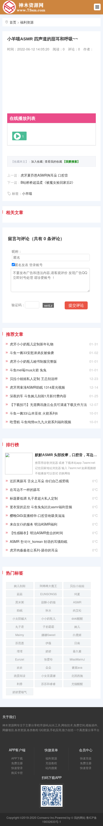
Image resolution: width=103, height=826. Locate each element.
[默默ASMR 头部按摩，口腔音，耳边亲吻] (19, 463)
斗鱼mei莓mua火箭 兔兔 (28, 369)
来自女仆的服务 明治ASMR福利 (33, 524)
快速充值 (86, 758)
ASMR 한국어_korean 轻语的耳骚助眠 (38, 541)
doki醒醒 (77, 618)
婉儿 (77, 626)
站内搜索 (51, 768)
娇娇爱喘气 (19, 692)
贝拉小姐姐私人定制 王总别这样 (34, 378)
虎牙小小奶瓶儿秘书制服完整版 (33, 361)
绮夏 (77, 594)
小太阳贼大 (19, 618)
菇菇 (20, 594)
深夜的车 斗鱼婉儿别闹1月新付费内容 (38, 395)
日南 (77, 643)
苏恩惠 (19, 643)
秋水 (48, 610)
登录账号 (36, 264)
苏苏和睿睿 (48, 684)
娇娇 (48, 651)
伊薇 (48, 643)
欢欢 (20, 667)
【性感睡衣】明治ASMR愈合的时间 (36, 532)
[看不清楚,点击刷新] (48, 305)
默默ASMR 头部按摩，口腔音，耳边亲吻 (66, 455)
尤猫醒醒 (77, 684)
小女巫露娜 (48, 675)
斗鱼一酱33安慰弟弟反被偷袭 (32, 352)
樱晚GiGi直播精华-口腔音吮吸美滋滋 (37, 515)
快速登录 (17, 768)
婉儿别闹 (19, 586)
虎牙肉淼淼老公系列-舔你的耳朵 (34, 550)
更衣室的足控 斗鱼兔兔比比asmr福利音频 (41, 506)
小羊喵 (27, 193)
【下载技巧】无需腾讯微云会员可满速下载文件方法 (48, 404)
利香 (20, 684)
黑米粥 (19, 602)
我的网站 (80, 817)
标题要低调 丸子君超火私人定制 (34, 498)
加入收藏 (37, 161)
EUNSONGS (48, 594)
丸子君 (19, 626)
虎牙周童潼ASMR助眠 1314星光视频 (37, 387)
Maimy (19, 635)
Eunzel (19, 659)
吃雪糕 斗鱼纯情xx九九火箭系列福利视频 (40, 421)
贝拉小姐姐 (77, 586)
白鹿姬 (77, 635)
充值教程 (51, 763)
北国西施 (77, 675)
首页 (13, 22)
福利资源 (27, 22)
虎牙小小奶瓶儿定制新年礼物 (31, 344)
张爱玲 (48, 659)
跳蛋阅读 (19, 675)
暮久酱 (77, 651)
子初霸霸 (48, 626)
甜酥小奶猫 (48, 602)
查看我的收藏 (53, 161)
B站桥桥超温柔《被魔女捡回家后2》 (48, 182)
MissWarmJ (77, 659)
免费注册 (17, 763)
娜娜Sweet (48, 635)
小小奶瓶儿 (48, 618)
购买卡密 (17, 773)
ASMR (77, 602)
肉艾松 (77, 610)
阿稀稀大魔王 (48, 586)
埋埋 (20, 651)
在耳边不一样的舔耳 (25, 489)
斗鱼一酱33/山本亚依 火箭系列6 (34, 413)
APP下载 (17, 758)
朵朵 (48, 667)
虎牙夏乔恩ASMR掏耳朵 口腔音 (44, 175)
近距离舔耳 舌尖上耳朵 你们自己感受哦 (39, 480)
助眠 (20, 610)
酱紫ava (77, 667)
